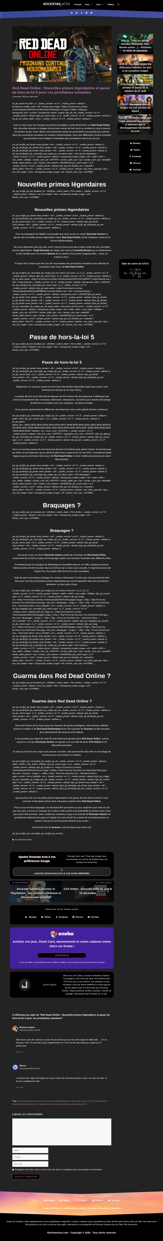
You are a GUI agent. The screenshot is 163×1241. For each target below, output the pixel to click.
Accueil (77, 4)
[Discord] (86, 13)
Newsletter (116, 1208)
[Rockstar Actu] (56, 4)
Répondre (20, 1052)
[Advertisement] (135, 216)
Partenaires (103, 1208)
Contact (82, 1208)
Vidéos (110, 4)
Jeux (98, 4)
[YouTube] (91, 13)
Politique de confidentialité (64, 1208)
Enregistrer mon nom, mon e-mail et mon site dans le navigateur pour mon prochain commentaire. (58, 1169)
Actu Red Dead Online (23, 840)
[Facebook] (81, 13)
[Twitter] (76, 13)
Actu (87, 4)
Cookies (46, 1208)
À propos (92, 1208)
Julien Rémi (49, 984)
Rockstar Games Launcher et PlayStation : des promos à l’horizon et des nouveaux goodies (36, 893)
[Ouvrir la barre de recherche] (118, 4)
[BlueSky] (71, 13)
